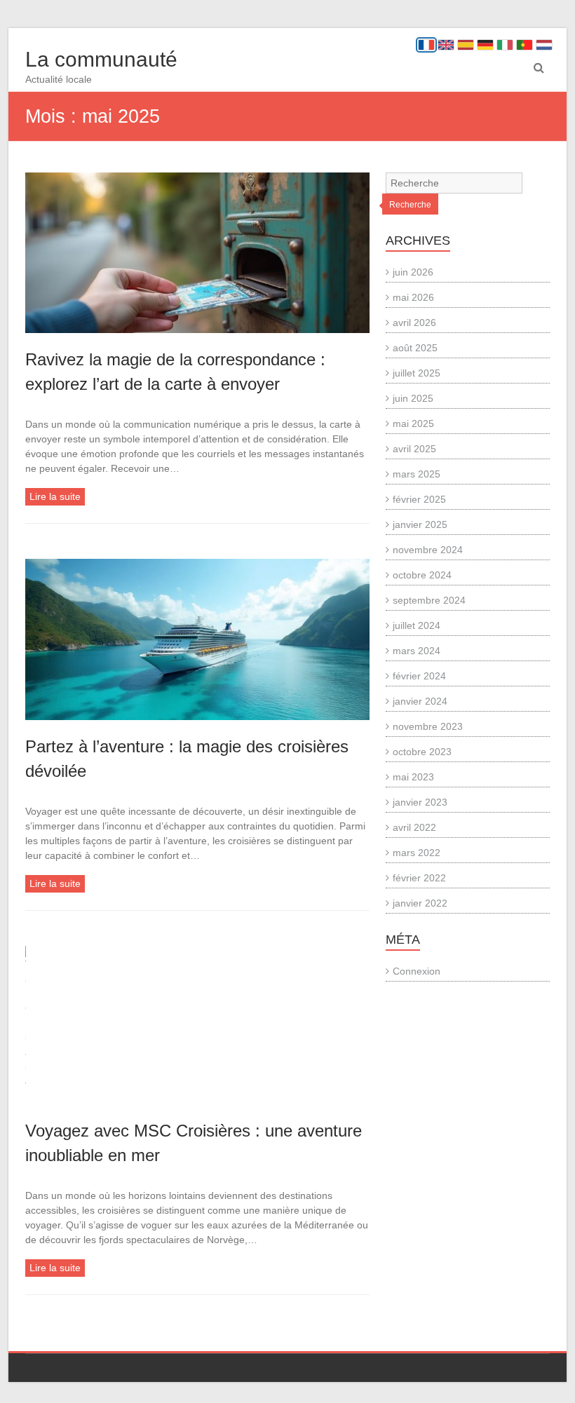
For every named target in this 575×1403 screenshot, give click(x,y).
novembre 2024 (428, 549)
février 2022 (419, 877)
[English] (446, 44)
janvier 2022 (420, 903)
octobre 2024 (422, 575)
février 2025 (419, 499)
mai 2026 (413, 297)
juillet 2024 (416, 625)
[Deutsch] (485, 44)
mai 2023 (413, 776)
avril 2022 (414, 827)
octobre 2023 (422, 751)
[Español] (465, 44)
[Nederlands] (544, 44)
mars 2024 (416, 650)
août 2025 (415, 347)
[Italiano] (504, 44)
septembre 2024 (429, 600)
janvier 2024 (420, 701)
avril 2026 (414, 322)
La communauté (101, 59)
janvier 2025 (420, 524)
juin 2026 (413, 272)
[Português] (524, 44)
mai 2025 (413, 423)
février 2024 (419, 676)
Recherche (410, 205)
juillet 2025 (416, 373)
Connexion (416, 971)
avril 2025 (414, 448)
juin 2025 (413, 398)
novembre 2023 (428, 726)
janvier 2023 (420, 802)
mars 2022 (416, 852)
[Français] (426, 44)
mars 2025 (416, 474)
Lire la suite (55, 496)
